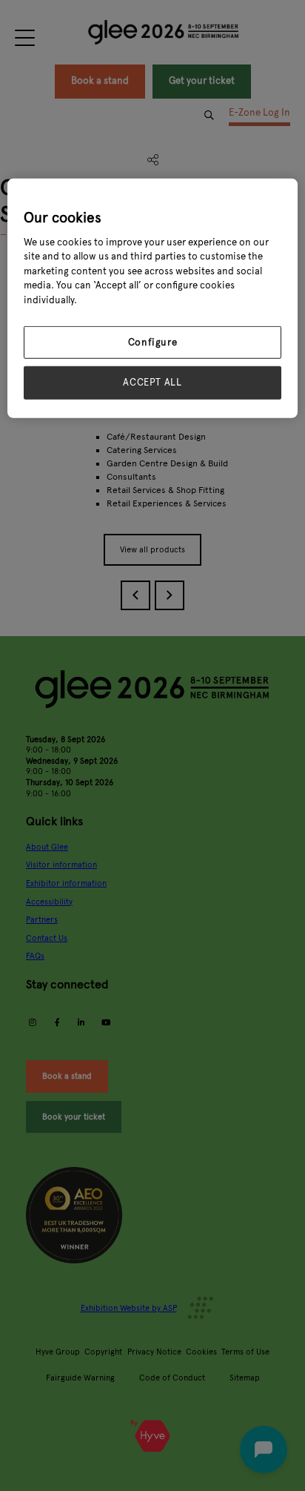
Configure (153, 342)
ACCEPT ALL (152, 383)
